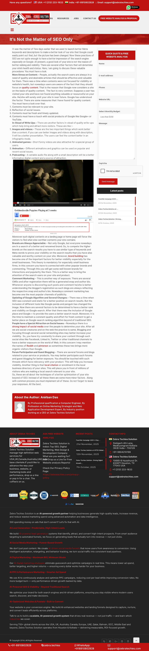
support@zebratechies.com (123, 476)
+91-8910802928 (20, 645)
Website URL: (105, 99)
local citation (51, 365)
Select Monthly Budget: (109, 111)
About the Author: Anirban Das (36, 397)
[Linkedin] (128, 641)
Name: (102, 64)
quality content (30, 87)
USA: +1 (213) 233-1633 (50, 2)
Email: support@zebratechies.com (115, 2)
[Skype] (104, 641)
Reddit (30, 345)
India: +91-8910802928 (81, 2)
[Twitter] (122, 641)
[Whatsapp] (132, 8)
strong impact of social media (28, 326)
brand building (75, 256)
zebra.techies (52, 645)
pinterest (43, 345)
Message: (103, 123)
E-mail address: (106, 75)
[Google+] (116, 641)
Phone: (102, 87)
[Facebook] (110, 641)
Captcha (103, 163)
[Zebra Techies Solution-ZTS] (30, 24)
